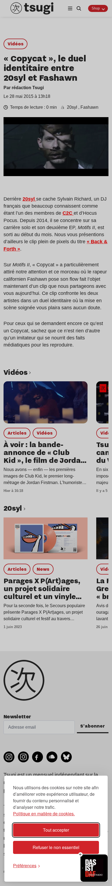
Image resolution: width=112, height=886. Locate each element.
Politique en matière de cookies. (44, 813)
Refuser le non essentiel (56, 847)
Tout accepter (56, 830)
